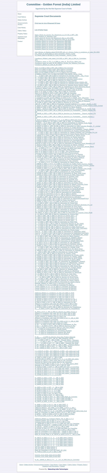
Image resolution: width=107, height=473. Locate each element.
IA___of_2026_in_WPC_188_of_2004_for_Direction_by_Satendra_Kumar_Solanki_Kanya (62, 83)
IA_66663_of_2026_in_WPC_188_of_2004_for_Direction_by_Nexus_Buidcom (58, 107)
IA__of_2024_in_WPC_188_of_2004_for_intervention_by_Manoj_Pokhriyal (57, 236)
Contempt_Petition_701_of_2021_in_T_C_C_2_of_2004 (51, 420)
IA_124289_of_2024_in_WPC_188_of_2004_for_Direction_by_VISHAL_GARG (58, 257)
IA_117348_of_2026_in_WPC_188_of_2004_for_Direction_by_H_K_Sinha (57, 102)
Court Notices (22, 17)
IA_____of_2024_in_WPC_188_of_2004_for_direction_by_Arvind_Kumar (56, 277)
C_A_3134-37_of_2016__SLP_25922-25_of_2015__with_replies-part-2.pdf (57, 353)
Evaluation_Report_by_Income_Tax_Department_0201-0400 (53, 43)
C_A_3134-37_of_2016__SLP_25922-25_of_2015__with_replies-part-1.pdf (57, 351)
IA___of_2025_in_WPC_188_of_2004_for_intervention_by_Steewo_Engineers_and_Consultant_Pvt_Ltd (66, 132)
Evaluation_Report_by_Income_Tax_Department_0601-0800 (53, 49)
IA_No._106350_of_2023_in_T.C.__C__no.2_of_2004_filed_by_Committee (57, 460)
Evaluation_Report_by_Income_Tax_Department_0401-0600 (53, 41)
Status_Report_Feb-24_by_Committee (46, 319)
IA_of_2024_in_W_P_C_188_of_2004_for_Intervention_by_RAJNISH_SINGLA (58, 244)
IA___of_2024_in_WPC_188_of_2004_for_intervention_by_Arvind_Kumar (57, 279)
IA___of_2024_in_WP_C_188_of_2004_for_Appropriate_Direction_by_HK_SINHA (59, 223)
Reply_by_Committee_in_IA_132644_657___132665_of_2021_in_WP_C (56, 433)
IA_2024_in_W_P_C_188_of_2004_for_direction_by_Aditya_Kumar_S (56, 312)
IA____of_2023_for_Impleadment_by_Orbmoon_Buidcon (52, 334)
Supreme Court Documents (22, 37)
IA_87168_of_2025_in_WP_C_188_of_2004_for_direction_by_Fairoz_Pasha (57, 186)
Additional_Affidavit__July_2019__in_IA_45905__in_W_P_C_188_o (55, 408)
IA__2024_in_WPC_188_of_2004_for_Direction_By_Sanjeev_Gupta (55, 253)
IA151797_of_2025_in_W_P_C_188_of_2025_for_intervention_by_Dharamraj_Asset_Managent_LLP (65, 143)
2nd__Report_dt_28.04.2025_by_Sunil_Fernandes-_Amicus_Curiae (55, 54)
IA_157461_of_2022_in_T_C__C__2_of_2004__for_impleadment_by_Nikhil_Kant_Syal (61, 411)
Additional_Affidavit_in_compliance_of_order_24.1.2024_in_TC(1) (54, 297)
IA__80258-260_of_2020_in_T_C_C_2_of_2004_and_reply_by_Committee (57, 423)
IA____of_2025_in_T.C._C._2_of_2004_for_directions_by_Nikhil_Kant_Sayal (58, 148)
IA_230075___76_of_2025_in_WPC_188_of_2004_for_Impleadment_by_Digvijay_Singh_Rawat (63, 123)
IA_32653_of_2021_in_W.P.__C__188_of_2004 (49, 387)
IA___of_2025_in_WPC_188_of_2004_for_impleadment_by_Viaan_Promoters (58, 172)
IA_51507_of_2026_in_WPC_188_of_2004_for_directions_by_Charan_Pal (57, 96)
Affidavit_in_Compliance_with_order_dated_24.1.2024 (51, 323)
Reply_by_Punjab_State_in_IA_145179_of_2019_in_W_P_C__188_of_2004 (57, 434)
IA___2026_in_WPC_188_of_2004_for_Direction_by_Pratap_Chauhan (56, 80)
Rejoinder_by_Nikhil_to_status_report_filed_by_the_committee (53, 360)
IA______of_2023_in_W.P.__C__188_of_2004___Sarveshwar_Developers (57, 342)
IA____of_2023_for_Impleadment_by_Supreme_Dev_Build (52, 332)
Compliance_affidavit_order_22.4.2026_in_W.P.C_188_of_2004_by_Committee (58, 88)
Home (19, 14)
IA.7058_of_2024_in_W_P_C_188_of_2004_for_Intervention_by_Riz (55, 302)
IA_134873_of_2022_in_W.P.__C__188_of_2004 (49, 378)
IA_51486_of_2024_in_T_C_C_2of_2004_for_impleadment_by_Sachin (56, 305)
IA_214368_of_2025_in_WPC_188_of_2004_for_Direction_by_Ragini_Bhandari (58, 142)
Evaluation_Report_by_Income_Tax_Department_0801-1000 (53, 47)
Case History (22, 27)
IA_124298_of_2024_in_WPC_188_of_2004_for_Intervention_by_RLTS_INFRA (58, 258)
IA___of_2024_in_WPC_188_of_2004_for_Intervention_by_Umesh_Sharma (57, 282)
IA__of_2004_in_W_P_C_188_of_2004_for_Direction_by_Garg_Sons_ (56, 274)
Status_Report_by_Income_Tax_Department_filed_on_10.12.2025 (54, 39)
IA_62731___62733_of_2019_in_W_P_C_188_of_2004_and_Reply (55, 414)
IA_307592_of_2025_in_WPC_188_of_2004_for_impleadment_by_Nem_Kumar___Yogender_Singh (64, 99)
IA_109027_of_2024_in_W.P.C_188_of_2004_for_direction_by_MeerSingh (57, 271)
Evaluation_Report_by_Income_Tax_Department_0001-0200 (53, 44)
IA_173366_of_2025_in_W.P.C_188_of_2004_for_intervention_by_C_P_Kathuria (59, 154)
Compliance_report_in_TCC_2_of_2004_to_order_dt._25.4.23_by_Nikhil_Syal (58, 61)
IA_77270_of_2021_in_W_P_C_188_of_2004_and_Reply (52, 415)
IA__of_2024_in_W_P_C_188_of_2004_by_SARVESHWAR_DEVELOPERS (58, 239)
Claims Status (22, 30)
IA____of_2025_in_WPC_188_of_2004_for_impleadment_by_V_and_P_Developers (60, 170)
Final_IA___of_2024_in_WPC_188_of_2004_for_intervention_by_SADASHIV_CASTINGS (62, 233)
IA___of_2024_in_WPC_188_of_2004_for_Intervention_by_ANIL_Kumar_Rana (58, 266)
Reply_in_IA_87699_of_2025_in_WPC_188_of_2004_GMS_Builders (55, 150)
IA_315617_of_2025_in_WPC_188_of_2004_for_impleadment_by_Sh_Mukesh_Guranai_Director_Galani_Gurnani (69, 105)
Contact (20, 41)
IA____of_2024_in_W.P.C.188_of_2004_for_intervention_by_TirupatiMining (57, 308)
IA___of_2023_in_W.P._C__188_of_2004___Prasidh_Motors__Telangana (57, 340)
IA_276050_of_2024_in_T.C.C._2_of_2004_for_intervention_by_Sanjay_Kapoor (58, 167)
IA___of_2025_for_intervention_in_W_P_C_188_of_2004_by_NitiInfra (55, 194)
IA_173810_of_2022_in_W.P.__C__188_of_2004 (49, 381)
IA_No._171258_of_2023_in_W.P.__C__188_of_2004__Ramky (53, 346)
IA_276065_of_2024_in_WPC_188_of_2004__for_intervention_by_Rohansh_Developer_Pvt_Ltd (63, 205)
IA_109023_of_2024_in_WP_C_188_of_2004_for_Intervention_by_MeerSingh (58, 272)
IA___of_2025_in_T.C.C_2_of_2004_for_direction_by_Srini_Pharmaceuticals (58, 159)
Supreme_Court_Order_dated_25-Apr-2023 (47, 456)
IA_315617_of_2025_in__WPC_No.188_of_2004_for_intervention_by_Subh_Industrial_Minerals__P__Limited (67, 126)
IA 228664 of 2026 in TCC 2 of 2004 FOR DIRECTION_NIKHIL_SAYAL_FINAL (58, 74)
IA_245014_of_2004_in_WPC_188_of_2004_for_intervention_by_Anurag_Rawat (59, 208)
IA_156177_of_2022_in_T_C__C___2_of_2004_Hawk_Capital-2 (54, 439)
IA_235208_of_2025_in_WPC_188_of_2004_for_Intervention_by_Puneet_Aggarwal (60, 139)
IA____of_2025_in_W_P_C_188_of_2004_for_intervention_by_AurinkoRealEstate (59, 189)
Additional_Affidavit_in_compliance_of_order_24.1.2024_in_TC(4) (54, 293)
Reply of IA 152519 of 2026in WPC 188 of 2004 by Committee (53, 71)
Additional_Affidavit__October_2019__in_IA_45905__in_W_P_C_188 (55, 409)
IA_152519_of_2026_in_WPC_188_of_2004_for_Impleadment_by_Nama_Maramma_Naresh (62, 87)
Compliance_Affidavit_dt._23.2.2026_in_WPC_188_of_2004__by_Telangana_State (60, 121)
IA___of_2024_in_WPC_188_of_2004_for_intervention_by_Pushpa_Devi (56, 211)
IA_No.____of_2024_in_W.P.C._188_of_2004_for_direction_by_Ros (55, 326)
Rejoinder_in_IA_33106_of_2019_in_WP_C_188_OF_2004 (52, 365)
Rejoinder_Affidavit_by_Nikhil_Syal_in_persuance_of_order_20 (54, 283)
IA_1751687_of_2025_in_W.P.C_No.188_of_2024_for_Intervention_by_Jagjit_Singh (60, 156)
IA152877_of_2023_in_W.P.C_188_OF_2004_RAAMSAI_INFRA (54, 338)
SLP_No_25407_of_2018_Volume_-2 (46, 449)
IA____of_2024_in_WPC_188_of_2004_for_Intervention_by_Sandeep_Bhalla (58, 268)
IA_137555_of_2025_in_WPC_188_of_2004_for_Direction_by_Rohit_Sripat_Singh (59, 175)
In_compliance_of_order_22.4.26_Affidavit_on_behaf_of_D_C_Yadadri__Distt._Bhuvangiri (62, 98)
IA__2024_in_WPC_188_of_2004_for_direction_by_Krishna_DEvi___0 (56, 216)
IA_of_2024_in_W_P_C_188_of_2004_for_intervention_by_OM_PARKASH (57, 242)
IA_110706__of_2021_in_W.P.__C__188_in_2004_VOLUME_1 (53, 398)
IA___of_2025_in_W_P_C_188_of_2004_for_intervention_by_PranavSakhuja (58, 192)
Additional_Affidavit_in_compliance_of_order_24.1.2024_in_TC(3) (54, 294)
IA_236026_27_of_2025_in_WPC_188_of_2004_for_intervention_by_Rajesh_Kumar (60, 135)
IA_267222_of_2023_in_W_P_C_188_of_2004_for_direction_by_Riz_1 (56, 299)
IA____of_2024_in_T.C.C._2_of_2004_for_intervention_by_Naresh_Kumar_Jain (58, 162)
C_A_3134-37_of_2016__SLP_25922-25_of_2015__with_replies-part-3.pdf (57, 354)
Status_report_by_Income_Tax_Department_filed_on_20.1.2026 (54, 38)
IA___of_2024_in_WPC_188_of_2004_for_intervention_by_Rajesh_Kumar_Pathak (59, 209)
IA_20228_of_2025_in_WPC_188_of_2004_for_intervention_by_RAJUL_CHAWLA (59, 145)
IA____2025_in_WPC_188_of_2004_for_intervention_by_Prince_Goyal (56, 178)
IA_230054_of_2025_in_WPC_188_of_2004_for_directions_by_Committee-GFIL (59, 140)
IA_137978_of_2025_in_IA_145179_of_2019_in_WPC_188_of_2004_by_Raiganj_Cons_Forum (63, 168)
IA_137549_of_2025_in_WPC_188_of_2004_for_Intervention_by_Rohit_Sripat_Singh (60, 173)
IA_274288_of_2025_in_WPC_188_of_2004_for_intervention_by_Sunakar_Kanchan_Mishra (62, 131)
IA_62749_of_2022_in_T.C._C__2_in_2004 (47, 390)
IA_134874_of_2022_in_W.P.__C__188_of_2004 (49, 379)
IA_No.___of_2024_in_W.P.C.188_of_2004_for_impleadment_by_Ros (55, 324)
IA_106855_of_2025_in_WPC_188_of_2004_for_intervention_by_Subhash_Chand (59, 187)
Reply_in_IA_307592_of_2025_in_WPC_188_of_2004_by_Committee (55, 93)
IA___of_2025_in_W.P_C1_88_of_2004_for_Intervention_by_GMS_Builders (57, 190)
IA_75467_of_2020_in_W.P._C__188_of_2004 (48, 357)
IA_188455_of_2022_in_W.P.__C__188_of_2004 (49, 384)
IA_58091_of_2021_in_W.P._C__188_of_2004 (48, 389)
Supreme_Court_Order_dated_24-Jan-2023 (48, 455)
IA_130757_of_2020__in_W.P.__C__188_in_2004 (49, 401)
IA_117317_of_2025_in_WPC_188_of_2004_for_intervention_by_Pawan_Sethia (58, 183)
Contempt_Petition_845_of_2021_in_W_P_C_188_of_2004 (52, 422)
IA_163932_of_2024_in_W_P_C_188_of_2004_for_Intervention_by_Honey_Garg (59, 246)
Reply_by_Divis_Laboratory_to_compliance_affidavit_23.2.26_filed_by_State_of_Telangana (62, 101)
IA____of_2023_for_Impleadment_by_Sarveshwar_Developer (53, 330)
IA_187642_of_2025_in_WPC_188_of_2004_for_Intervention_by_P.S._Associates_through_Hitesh (64, 146)
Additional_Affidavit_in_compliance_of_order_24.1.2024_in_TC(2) (54, 296)
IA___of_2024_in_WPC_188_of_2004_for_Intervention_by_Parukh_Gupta (57, 230)
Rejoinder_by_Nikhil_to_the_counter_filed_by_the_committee (53, 362)
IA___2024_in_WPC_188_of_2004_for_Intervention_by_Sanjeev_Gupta (56, 252)
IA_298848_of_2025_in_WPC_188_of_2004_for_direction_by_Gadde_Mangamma (59, 128)
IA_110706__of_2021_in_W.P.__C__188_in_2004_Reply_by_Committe (56, 397)
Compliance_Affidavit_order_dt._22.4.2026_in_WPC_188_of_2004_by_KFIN (58, 94)
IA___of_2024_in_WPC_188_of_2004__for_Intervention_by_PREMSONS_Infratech (60, 261)
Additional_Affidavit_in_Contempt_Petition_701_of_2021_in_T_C (54, 419)
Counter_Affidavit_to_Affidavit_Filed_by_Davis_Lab (50, 316)
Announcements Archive (23, 23)
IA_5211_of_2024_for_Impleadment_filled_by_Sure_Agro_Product (54, 327)
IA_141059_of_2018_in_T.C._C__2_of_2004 (48, 375)
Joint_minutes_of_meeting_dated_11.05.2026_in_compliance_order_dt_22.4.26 (58, 90)
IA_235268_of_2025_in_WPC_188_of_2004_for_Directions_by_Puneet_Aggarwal (59, 137)
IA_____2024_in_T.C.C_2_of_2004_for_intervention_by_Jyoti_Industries (56, 161)
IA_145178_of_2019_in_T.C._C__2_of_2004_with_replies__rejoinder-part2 (57, 370)
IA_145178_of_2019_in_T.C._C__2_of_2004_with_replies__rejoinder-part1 (57, 368)
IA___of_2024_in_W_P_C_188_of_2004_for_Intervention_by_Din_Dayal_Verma (59, 249)
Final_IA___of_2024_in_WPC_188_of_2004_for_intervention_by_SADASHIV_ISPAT (60, 231)
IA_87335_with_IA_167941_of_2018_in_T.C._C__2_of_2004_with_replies (57, 359)
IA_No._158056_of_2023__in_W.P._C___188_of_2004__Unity (53, 348)
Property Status (22, 34)
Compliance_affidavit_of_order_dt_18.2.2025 (48, 65)
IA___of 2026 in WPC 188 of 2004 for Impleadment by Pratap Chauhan (56, 77)
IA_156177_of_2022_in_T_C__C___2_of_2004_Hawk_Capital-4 (54, 442)
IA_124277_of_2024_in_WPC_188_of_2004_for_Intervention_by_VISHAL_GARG (59, 255)
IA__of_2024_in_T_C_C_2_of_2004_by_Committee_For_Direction (54, 285)
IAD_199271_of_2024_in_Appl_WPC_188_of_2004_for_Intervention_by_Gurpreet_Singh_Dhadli (63, 212)
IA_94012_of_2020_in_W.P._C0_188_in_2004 (48, 393)
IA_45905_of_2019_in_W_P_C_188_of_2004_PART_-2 (51, 406)
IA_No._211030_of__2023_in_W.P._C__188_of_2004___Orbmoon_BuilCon (57, 345)
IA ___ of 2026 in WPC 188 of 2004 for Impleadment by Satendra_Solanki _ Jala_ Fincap (62, 76)
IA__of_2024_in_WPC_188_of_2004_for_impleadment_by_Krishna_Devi (56, 214)
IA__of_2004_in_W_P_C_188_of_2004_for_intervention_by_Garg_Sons (56, 275)
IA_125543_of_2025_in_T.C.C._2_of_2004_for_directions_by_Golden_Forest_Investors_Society (64, 164)
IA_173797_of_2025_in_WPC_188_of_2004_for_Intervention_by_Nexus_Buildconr (59, 157)
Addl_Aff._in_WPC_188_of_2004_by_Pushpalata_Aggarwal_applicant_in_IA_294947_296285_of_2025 (65, 104)
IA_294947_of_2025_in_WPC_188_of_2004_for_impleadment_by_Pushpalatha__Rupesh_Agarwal (64, 129)
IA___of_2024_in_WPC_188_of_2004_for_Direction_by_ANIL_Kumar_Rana (57, 264)
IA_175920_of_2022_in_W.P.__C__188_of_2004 (49, 382)
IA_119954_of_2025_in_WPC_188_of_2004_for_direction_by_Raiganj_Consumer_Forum (61, 184)
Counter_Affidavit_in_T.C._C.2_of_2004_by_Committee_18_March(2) (55, 288)
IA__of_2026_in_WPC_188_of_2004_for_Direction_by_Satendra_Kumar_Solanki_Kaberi (61, 85)
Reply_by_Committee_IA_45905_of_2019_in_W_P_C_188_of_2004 (55, 412)
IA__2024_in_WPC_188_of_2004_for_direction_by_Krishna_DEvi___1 (56, 217)
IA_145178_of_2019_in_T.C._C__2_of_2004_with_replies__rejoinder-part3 (57, 371)
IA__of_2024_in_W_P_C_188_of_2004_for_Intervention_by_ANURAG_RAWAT (58, 238)
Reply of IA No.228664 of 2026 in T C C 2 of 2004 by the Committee (55, 72)
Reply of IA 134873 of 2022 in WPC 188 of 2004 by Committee (54, 69)
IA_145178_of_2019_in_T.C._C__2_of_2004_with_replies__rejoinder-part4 (57, 373)
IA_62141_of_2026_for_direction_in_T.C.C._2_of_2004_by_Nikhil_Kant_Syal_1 (58, 120)
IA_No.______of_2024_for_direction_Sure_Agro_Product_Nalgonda (55, 337)
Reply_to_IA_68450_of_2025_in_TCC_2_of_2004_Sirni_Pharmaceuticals (57, 153)
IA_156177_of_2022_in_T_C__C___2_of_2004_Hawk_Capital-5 (54, 444)
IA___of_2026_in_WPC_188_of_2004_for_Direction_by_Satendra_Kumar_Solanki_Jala (61, 82)
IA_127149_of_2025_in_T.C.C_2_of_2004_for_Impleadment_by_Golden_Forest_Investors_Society (64, 165)
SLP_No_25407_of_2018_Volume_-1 (46, 447)
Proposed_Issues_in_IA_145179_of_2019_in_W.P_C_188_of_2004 (55, 430)
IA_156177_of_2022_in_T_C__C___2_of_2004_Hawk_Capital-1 (54, 437)
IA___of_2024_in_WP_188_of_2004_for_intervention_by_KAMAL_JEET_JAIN (58, 225)
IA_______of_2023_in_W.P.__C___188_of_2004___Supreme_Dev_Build (56, 343)
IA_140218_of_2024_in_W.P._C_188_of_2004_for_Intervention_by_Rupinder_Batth (60, 250)
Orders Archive (22, 20)
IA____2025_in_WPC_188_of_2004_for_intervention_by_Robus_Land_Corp (57, 181)
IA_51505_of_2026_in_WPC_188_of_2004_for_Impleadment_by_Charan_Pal (58, 124)
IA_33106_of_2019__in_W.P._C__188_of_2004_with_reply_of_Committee (57, 367)
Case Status (63, 464)
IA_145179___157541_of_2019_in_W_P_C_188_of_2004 (52, 426)
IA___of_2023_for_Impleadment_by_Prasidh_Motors (50, 329)
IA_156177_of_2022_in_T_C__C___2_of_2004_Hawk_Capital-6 (54, 445)
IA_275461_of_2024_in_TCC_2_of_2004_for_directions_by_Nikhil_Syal (56, 201)
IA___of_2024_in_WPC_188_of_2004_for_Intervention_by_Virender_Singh (57, 247)
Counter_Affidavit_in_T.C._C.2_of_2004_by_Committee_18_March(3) (55, 286)
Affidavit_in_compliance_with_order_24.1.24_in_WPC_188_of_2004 (55, 313)
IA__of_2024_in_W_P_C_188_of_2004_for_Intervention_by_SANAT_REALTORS (59, 241)
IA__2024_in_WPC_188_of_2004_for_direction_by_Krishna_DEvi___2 (56, 219)
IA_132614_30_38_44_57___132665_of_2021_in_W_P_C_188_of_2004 (56, 425)
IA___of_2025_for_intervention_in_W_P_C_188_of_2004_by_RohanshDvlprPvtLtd (59, 195)
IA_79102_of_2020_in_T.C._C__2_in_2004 (47, 392)
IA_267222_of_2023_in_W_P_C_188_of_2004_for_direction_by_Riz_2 (56, 301)
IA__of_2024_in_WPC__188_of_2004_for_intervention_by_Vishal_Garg (56, 203)
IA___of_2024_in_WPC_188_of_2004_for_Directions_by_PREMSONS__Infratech (59, 263)
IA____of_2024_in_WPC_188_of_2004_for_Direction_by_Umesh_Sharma (57, 280)
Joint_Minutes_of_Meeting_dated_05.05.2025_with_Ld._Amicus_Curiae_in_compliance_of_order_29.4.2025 (67, 52)
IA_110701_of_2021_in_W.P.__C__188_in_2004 (49, 395)
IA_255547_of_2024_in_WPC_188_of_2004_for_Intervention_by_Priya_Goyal (58, 206)
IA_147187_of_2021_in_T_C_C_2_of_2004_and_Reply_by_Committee (56, 428)
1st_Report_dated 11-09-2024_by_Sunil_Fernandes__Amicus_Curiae (55, 55)
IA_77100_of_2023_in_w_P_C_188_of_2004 (48, 452)
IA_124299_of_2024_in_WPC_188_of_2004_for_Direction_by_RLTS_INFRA (57, 260)
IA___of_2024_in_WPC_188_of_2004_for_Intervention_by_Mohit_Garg (56, 222)
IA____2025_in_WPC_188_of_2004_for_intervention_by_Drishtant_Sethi (56, 176)
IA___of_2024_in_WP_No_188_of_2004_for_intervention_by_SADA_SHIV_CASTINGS (61, 228)
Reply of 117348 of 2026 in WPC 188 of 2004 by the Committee (54, 68)
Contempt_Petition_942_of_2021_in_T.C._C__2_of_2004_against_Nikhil (56, 364)
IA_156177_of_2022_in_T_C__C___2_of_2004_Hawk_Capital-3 (54, 441)
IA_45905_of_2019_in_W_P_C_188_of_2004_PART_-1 (51, 404)
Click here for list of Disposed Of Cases (47, 23)
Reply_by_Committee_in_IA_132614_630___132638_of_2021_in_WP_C (56, 431)
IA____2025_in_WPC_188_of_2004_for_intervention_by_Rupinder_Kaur (56, 179)
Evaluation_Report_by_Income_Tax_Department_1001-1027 (53, 46)
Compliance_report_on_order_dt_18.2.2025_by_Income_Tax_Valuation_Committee (60, 63)
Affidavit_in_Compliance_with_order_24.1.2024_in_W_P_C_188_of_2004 (57, 318)
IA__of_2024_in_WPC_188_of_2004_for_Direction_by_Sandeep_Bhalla (56, 269)
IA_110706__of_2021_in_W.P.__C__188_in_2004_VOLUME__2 (54, 400)
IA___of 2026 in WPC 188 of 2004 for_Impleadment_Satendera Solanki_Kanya (58, 79)
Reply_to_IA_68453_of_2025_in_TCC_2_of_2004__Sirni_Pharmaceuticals (57, 151)
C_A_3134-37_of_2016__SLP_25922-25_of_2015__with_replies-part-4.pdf (57, 356)
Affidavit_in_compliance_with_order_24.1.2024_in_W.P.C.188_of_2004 (56, 304)
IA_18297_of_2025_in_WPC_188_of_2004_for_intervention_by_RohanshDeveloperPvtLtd (62, 198)
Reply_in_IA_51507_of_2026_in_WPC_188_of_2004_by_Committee (55, 91)
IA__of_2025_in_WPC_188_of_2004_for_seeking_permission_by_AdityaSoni (58, 197)
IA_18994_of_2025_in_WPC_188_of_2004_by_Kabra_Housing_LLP (55, 200)
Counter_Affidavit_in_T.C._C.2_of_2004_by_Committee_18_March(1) (55, 290)
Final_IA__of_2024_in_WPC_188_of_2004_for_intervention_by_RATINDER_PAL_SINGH (61, 235)
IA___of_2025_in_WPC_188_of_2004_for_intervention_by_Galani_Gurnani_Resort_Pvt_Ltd (62, 134)
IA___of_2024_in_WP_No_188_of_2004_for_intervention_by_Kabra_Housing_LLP (59, 227)
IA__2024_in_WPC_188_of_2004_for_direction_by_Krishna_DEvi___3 (56, 220)
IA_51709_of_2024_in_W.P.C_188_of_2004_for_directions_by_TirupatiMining (58, 307)
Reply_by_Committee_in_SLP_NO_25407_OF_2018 (50, 450)
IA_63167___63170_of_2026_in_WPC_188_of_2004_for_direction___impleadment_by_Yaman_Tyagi (65, 109)
